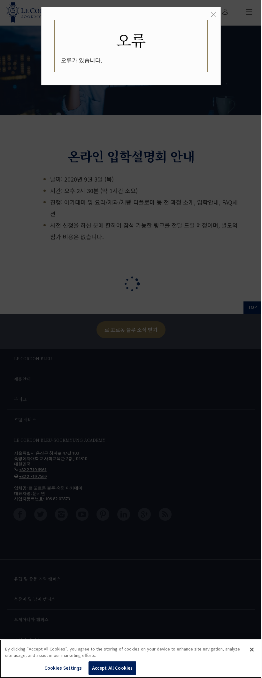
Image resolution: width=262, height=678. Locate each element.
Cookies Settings (63, 668)
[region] (131, 658)
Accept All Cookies (112, 668)
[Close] (252, 650)
